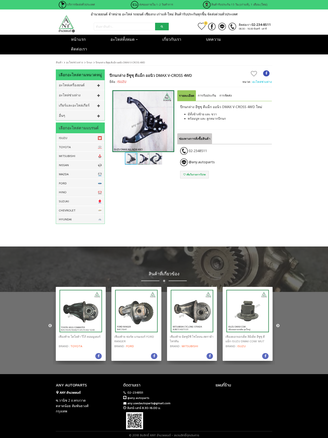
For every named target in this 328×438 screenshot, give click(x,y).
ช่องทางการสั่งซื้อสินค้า (194, 139)
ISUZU (63, 138)
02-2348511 (135, 392)
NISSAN (64, 165)
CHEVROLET (67, 210)
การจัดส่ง (225, 95)
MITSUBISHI (67, 156)
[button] (171, 121)
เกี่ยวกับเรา (171, 39)
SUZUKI (64, 201)
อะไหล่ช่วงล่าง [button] (69, 95)
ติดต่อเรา (79, 49)
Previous (50, 326)
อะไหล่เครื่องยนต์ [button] (72, 85)
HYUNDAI (65, 219)
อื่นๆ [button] (62, 115)
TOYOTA (65, 147)
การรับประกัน (207, 95)
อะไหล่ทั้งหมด (123, 39)
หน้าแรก (78, 39)
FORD (63, 183)
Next (278, 326)
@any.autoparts (138, 398)
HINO (62, 192)
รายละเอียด (186, 95)
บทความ (213, 39)
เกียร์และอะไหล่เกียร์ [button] (74, 105)
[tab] (80, 85)
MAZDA (64, 174)
